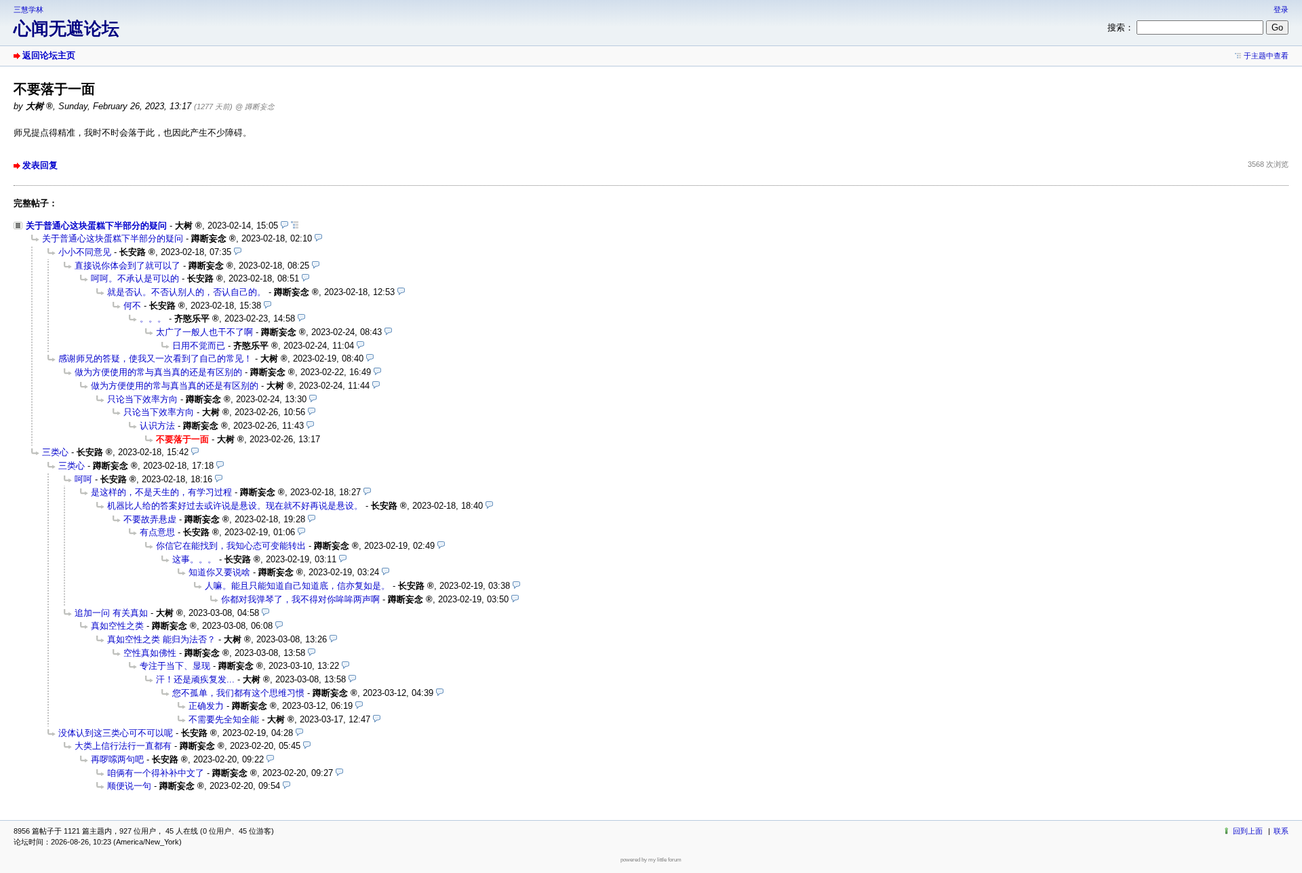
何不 (132, 305)
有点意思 (157, 532)
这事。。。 (194, 559)
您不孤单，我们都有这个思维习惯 (238, 693)
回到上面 (1248, 831)
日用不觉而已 (198, 346)
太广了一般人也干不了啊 (204, 332)
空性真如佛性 (149, 653)
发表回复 (40, 165)
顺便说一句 (129, 786)
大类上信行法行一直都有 (123, 746)
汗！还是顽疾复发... (195, 679)
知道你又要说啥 (219, 572)
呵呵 (83, 479)
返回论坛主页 (48, 55)
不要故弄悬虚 (149, 519)
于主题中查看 (1266, 56)
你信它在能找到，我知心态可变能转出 (231, 546)
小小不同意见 (84, 252)
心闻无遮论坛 (66, 28)
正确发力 (206, 706)
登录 (1281, 9)
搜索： (1120, 27)
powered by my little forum (651, 860)
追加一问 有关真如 (111, 613)
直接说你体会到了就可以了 (127, 265)
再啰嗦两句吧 (117, 759)
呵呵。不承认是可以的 (135, 278)
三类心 (55, 452)
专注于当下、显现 (175, 666)
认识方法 (157, 426)
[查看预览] (284, 225)
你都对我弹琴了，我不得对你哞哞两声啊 (300, 599)
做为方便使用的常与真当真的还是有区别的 (158, 372)
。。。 (153, 318)
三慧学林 (28, 9)
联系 (1281, 831)
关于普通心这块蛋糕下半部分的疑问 (96, 225)
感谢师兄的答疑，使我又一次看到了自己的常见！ (155, 358)
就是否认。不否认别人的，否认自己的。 (186, 292)
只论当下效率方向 (142, 399)
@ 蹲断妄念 (255, 106)
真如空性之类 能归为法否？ (161, 639)
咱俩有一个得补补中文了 (155, 773)
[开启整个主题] (294, 225)
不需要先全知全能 (224, 719)
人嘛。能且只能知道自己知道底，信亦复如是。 (297, 586)
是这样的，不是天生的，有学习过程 (161, 492)
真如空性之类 (117, 626)
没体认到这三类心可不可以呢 (115, 733)
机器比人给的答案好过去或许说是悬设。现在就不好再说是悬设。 (235, 506)
